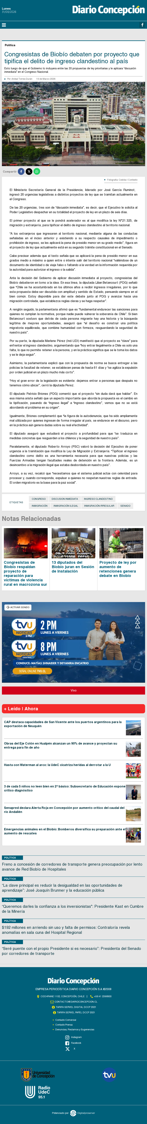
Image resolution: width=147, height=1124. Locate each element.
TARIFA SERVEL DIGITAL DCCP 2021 (76, 1007)
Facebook (76, 1043)
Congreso (39, 499)
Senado (125, 506)
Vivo (74, 690)
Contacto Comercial (65, 1020)
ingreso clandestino (98, 499)
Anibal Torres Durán (21, 79)
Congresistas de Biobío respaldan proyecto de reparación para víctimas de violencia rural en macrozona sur (25, 573)
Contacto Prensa (64, 1024)
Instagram (76, 1037)
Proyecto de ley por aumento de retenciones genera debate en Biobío (117, 569)
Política (10, 857)
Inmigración (39, 506)
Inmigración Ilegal (66, 506)
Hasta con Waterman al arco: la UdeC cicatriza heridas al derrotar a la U (57, 765)
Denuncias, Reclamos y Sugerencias (74, 1029)
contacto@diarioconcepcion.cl (76, 1001)
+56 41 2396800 (102, 996)
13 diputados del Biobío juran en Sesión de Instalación (73, 566)
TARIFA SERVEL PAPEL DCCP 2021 (76, 1012)
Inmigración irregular (99, 506)
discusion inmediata (65, 499)
